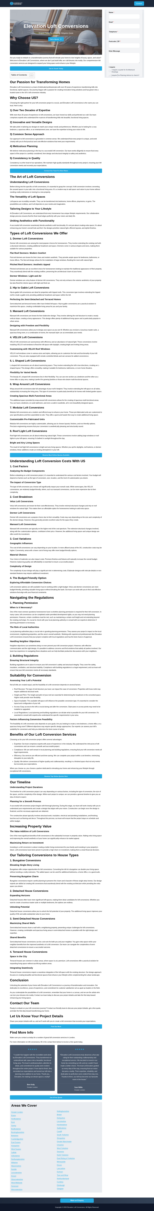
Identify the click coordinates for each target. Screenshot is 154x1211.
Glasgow (60, 1189)
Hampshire (15, 1146)
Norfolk (14, 1169)
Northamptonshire (18, 1159)
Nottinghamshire (63, 1111)
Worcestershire (16, 1189)
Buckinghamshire (17, 1132)
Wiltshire (14, 1162)
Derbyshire (61, 1118)
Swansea (60, 1152)
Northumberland (63, 1178)
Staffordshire (61, 1128)
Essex (13, 1115)
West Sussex (16, 1149)
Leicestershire (16, 1173)
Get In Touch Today (56, 68)
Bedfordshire (16, 1129)
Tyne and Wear (62, 1175)
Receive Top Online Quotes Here (56, 776)
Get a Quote (54, 39)
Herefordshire (62, 1125)
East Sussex (16, 1142)
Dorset (13, 1176)
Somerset (14, 1186)
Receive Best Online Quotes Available (56, 455)
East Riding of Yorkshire (66, 1158)
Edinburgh (61, 1185)
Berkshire (14, 1136)
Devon (59, 1165)
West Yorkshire (62, 1148)
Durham (60, 1172)
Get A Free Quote (56, 1097)
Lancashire (61, 1168)
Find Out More (56, 1026)
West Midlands (16, 1183)
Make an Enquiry (77, 1200)
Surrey (13, 1125)
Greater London (17, 1112)
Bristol (59, 1115)
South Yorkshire (63, 1135)
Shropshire (61, 1138)
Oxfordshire (15, 1156)
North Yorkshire (62, 1155)
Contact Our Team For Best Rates (56, 171)
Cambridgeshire (17, 1139)
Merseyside (61, 1162)
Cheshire (60, 1145)
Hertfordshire (16, 1119)
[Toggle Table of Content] (30, 75)
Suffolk (13, 1152)
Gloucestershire (17, 1179)
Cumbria (60, 1182)
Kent (13, 1122)
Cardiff (59, 1131)
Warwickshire (16, 1166)
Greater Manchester (64, 1141)
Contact (139, 3)
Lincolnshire (61, 1121)
